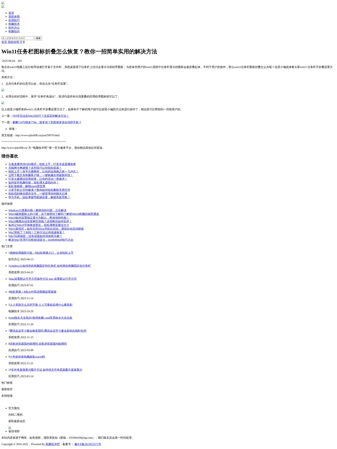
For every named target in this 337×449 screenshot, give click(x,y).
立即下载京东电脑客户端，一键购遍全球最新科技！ (40, 175)
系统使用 (14, 16)
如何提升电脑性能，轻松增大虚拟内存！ (33, 182)
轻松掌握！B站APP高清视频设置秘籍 (33, 291)
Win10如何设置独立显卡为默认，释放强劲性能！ (38, 217)
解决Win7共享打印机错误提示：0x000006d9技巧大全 (40, 239)
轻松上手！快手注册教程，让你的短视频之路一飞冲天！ (43, 171)
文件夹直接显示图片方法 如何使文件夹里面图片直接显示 (46, 369)
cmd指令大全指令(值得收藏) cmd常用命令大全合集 (41, 317)
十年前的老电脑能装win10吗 (27, 356)
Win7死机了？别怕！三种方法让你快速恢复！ (36, 232)
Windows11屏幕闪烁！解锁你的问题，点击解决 (37, 210)
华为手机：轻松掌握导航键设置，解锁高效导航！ (39, 197)
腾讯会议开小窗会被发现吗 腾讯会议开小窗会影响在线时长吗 (48, 330)
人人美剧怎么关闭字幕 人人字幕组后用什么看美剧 (41, 304)
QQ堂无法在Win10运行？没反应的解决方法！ (41, 115)
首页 (11, 12)
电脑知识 (14, 31)
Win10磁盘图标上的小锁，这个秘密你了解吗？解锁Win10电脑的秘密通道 (53, 213)
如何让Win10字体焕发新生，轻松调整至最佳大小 (38, 225)
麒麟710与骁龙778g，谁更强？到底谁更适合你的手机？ (47, 122)
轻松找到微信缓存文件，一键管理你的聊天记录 (37, 193)
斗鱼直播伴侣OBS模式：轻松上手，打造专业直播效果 (42, 164)
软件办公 (14, 27)
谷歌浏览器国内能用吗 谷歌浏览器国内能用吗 (38, 343)
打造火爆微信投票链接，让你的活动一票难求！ (37, 178)
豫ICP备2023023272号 (87, 444)
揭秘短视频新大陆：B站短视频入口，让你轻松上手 (42, 252)
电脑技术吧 (53, 444)
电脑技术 (14, 23)
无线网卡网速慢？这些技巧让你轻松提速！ (35, 167)
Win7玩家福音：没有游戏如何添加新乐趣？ (35, 236)
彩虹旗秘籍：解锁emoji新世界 (26, 186)
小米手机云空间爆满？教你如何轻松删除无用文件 (39, 189)
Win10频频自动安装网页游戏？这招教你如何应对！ (40, 221)
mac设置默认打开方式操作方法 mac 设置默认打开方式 (43, 278)
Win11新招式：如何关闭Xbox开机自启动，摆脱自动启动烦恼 (46, 228)
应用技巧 (14, 20)
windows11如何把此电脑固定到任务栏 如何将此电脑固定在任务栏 (50, 265)
